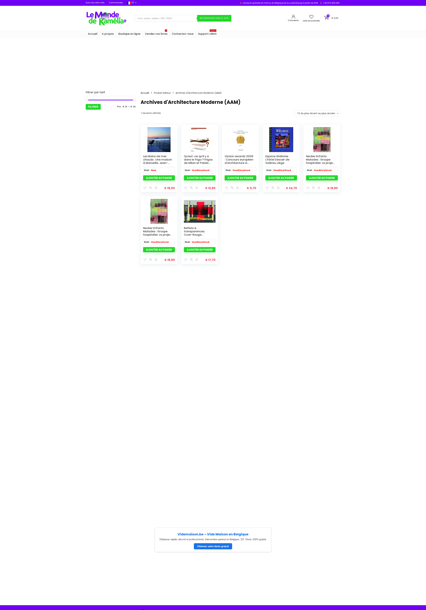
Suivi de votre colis (95, 2)
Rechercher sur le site (214, 18)
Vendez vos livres (156, 33)
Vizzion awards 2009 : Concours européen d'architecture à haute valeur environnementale (239, 162)
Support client (207, 33)
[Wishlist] (311, 17)
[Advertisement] (213, 62)
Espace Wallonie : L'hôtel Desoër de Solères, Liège (277, 159)
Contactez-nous (183, 34)
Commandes (116, 2)
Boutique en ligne (129, 34)
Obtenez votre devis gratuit (213, 546)
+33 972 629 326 (331, 2)
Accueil (92, 34)
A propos (108, 34)
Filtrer (93, 106)
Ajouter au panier (159, 178)
